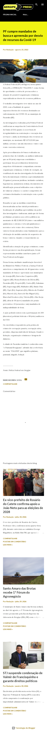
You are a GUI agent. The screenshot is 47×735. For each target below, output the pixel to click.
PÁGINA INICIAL (9, 14)
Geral (19, 380)
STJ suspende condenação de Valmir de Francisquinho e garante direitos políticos (22, 677)
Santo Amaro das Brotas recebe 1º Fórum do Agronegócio (19, 592)
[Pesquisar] (36, 4)
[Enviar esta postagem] (25, 380)
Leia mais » (8, 545)
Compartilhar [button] (10, 384)
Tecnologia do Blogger (25, 728)
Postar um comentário (14, 542)
